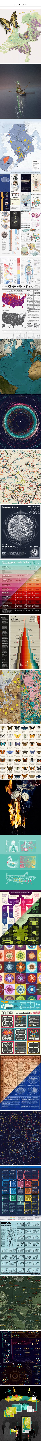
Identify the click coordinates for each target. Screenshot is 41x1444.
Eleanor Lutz (20, 4)
